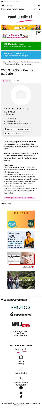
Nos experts (33, 403)
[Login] (39, 9)
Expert (3, 9)
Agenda (9, 129)
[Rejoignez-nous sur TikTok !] (21, 396)
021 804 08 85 (11, 119)
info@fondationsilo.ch (13, 121)
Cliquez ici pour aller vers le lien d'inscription (19, 198)
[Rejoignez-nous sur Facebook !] (21, 388)
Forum (26, 405)
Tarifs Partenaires (18, 9)
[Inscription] (35, 9)
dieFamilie (16, 2)
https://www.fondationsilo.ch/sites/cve (19, 124)
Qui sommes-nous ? (20, 403)
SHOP (22, 2)
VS (11, 2)
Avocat (9, 9)
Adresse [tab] (7, 81)
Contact (27, 403)
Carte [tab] (17, 81)
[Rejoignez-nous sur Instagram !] (21, 392)
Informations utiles (19, 405)
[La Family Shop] (15, 36)
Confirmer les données (14, 133)
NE (8, 2)
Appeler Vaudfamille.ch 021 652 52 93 (21, 384)
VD (2, 2)
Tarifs (38, 403)
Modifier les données (23, 129)
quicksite (11, 403)
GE (5, 2)
